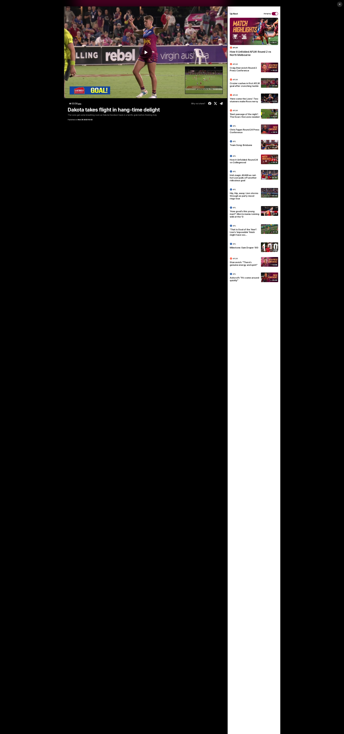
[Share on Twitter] (215, 103)
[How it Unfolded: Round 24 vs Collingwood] (254, 160)
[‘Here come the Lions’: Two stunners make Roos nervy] (254, 99)
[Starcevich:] (254, 262)
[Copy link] (221, 103)
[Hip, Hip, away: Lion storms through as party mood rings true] (254, 194)
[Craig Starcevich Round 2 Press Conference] (254, 68)
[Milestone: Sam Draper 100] (254, 247)
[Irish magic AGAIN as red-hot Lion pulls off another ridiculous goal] (254, 176)
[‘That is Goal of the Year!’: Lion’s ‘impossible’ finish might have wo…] (254, 231)
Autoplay (267, 14)
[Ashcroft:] (254, 278)
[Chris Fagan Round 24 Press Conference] (254, 130)
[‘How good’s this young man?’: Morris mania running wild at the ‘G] (254, 212)
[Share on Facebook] (210, 103)
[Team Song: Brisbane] (254, 144)
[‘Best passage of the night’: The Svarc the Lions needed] (254, 114)
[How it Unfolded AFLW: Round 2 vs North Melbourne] (254, 38)
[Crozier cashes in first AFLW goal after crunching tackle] (254, 83)
